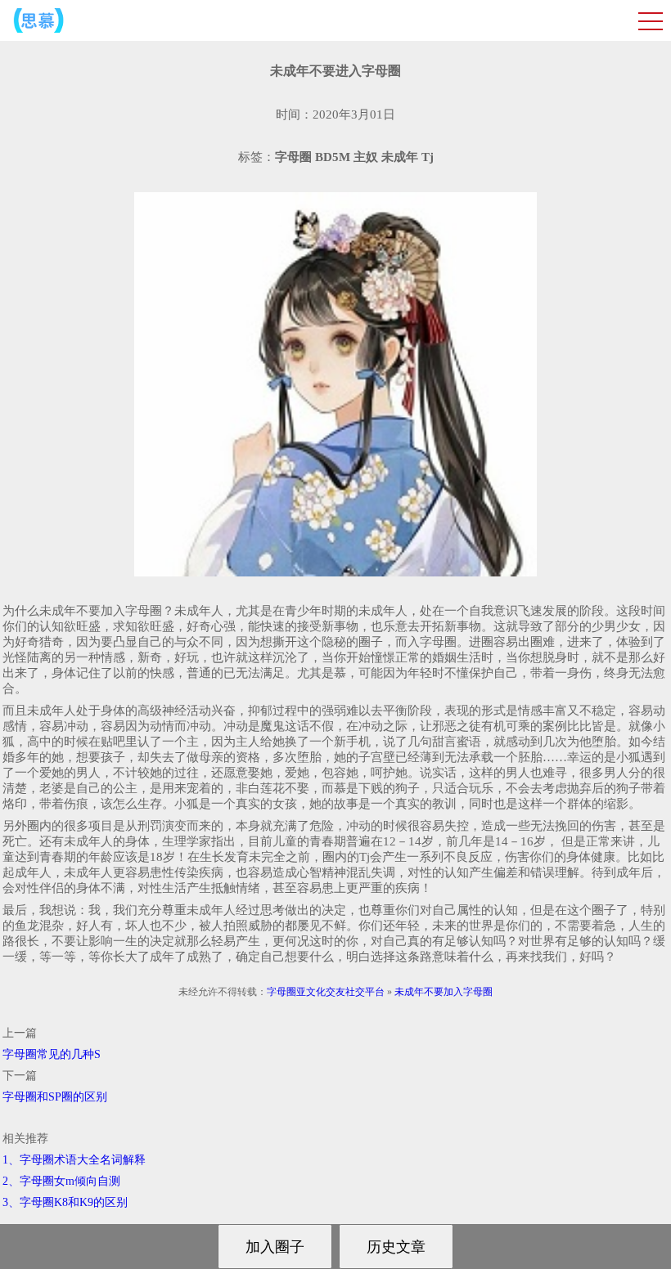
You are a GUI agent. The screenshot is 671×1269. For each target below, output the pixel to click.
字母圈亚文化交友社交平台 (326, 992)
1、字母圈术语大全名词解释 (74, 1160)
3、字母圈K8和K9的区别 (65, 1202)
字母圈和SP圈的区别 (54, 1097)
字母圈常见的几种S (51, 1054)
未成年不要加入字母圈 (443, 992)
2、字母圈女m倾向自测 (61, 1181)
